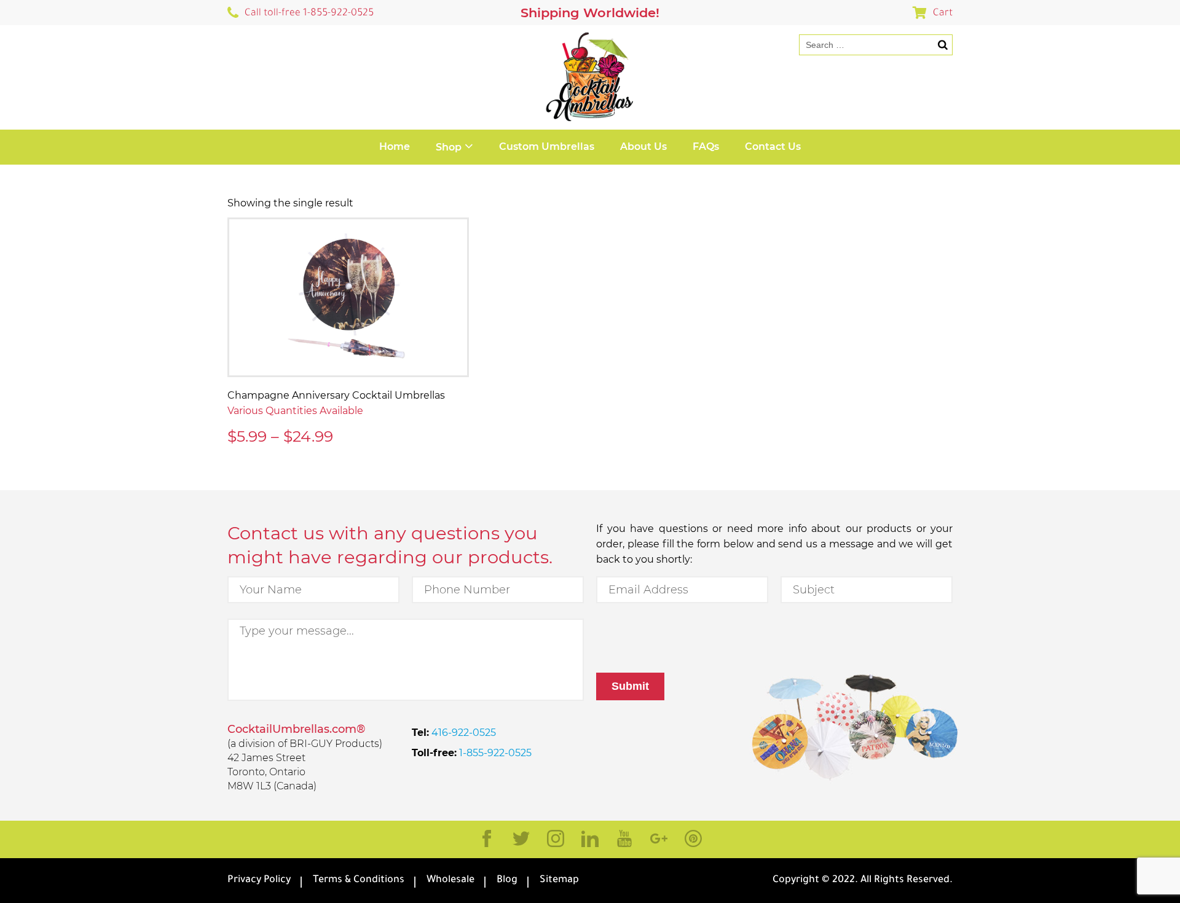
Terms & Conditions (358, 880)
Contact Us (773, 146)
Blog (507, 880)
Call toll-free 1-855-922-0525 (309, 13)
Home (394, 146)
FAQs (706, 146)
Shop (449, 147)
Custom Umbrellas (546, 146)
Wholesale (450, 880)
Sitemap (559, 880)
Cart (943, 13)
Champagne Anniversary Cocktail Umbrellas (336, 395)
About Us (643, 146)
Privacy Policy (259, 880)
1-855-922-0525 (494, 753)
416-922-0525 (462, 732)
